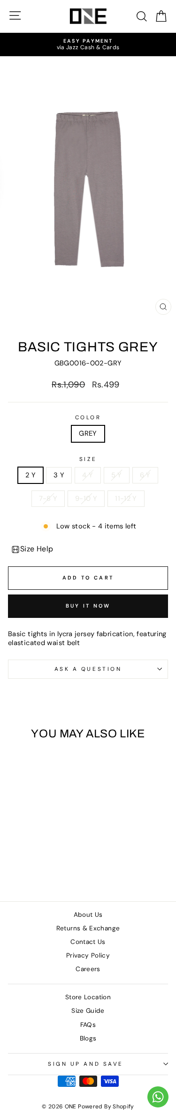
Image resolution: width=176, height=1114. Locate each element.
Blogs (88, 1038)
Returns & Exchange (88, 928)
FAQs (88, 1025)
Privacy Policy (88, 955)
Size (88, 459)
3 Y (59, 475)
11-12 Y (126, 498)
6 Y (145, 475)
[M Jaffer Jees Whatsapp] (157, 1096)
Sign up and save (85, 1064)
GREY (88, 433)
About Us (88, 915)
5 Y (116, 475)
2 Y (30, 475)
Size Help (37, 549)
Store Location (88, 997)
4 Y (87, 475)
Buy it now (88, 605)
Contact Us (88, 942)
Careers (88, 969)
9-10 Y (86, 498)
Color (88, 417)
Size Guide (88, 1011)
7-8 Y (48, 498)
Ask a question (88, 669)
